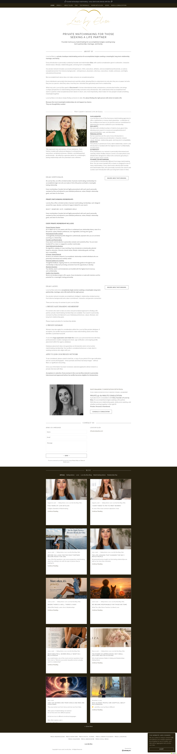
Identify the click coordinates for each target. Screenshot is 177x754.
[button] (59, 5)
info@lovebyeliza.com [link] (96, 431)
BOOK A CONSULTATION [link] (118, 5)
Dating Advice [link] (70, 475)
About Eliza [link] (68, 5)
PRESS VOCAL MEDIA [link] (102, 739)
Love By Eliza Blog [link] (86, 475)
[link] (88, 21)
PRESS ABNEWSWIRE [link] (87, 739)
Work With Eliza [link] (97, 5)
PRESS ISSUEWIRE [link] (74, 739)
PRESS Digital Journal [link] (87, 736)
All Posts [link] (62, 475)
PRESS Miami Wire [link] (72, 736)
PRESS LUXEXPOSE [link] (121, 736)
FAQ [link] (76, 5)
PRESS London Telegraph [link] (105, 736)
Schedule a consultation (101, 411)
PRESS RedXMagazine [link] (57, 736)
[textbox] (66, 432)
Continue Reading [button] (53, 511)
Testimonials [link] (84, 5)
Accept (161, 749)
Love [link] (77, 475)
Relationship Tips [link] (112, 475)
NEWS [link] (107, 5)
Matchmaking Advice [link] (99, 475)
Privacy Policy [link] (75, 460)
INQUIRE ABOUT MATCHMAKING (116, 178)
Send (66, 455)
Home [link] (52, 5)
